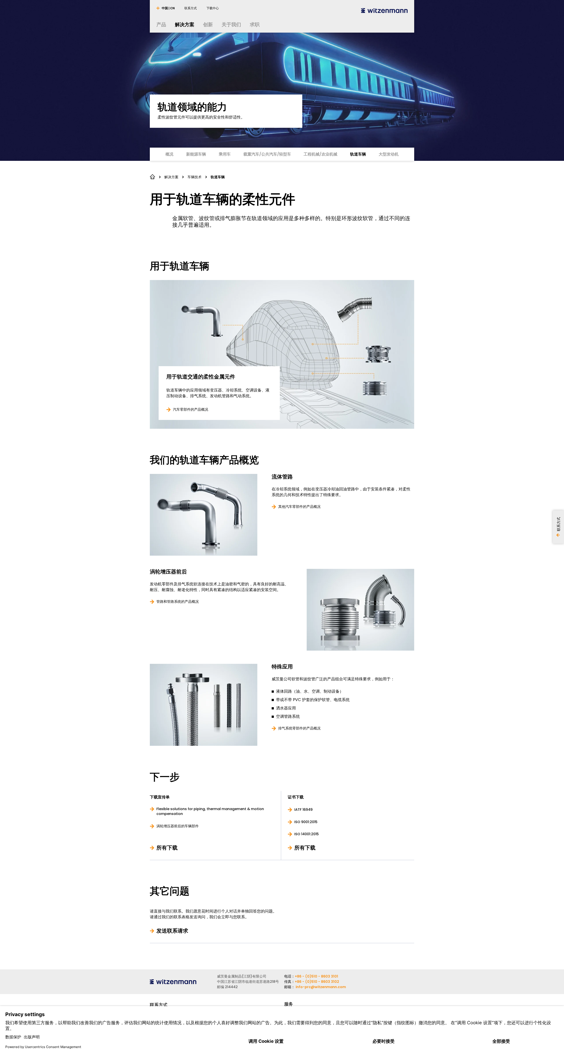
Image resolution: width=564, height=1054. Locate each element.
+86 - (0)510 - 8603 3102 (317, 981)
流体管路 (282, 477)
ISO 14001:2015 (306, 834)
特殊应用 (282, 667)
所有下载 (167, 847)
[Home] (384, 10)
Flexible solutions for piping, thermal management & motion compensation (210, 811)
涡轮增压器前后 (168, 572)
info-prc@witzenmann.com (321, 986)
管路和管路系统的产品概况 (177, 601)
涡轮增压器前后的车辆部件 (177, 826)
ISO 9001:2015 (305, 822)
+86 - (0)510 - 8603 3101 (316, 976)
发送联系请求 (172, 931)
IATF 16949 (303, 809)
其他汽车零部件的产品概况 (299, 506)
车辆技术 (194, 177)
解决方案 (171, 177)
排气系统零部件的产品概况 (299, 728)
